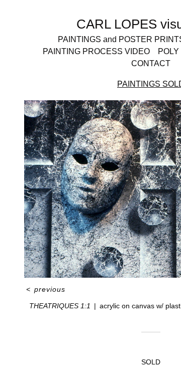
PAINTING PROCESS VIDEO (96, 51)
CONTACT (150, 63)
